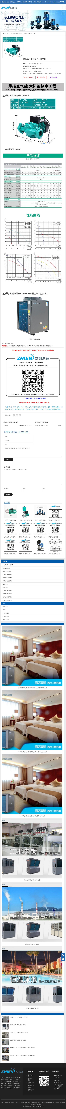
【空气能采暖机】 (7, 590)
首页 (5, 33)
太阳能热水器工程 (31, 1086)
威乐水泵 (7, 343)
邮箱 (24, 488)
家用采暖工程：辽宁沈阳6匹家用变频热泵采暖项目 (22, 1055)
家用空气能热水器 (7, 577)
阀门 (4, 609)
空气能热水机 (40, 293)
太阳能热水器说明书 (31, 1090)
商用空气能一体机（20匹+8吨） (18, 1024)
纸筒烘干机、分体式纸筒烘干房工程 (19, 1032)
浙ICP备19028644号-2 (38, 1106)
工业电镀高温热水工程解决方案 (32, 880)
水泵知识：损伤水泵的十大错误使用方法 (15, 553)
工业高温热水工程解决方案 (32, 944)
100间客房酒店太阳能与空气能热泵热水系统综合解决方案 (32, 688)
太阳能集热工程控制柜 (48, 1102)
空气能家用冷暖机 (7, 593)
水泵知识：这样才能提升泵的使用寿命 (29, 537)
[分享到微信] (17, 415)
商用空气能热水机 (7, 581)
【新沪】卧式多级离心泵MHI (12, 520)
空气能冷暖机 (16, 1102)
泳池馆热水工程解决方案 (32, 1008)
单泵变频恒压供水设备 (40, 553)
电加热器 (5, 606)
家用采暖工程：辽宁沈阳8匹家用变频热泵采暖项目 (22, 1047)
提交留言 (8, 459)
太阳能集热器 (6, 568)
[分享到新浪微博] (20, 415)
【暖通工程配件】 (7, 600)
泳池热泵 (5, 584)
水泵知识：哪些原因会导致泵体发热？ (29, 553)
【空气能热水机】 (7, 574)
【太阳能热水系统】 (8, 565)
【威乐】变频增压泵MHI (25, 520)
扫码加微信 (41, 77)
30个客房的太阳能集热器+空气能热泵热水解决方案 (32, 816)
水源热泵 (5, 587)
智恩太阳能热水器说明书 (35, 1104)
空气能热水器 (6, 1102)
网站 (44, 488)
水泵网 (12, 343)
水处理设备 (6, 613)
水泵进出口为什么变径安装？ (56, 553)
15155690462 (29, 77)
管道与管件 (6, 619)
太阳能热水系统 (36, 1102)
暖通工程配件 (16, 33)
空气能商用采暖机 (7, 597)
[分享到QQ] (14, 415)
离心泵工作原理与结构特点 (41, 537)
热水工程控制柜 (7, 571)
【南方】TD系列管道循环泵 (41, 520)
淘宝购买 (54, 77)
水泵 (21, 33)
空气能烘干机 (26, 1102)
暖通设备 (9, 33)
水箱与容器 (6, 616)
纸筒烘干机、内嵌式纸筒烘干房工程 (19, 1017)
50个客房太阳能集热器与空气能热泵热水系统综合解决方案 (32, 752)
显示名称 (6, 488)
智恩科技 (30, 1106)
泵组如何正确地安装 (54, 520)
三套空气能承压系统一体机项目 (18, 1040)
